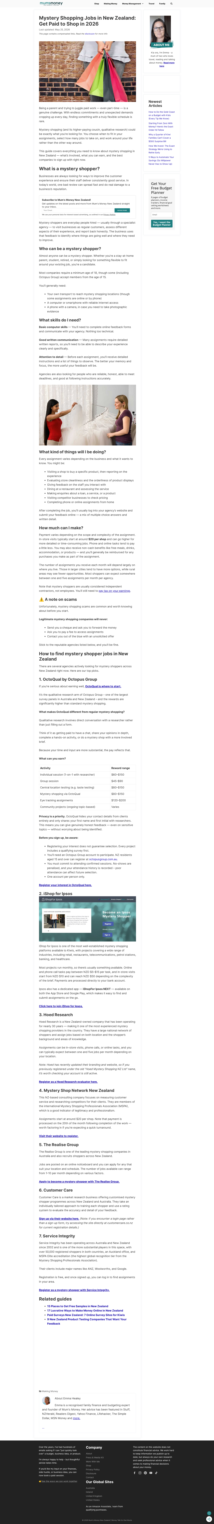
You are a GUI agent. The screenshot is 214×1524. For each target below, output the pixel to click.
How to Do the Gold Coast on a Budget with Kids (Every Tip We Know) (162, 115)
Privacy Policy (93, 1469)
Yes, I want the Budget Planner (162, 223)
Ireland (89, 1492)
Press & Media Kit (95, 1457)
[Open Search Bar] (171, 3)
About (89, 1453)
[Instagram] (139, 1472)
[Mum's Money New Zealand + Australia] (52, 3)
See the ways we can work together (59, 1481)
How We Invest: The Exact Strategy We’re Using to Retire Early (162, 149)
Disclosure (91, 1473)
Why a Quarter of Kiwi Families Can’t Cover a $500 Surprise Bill (160, 137)
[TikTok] (156, 1472)
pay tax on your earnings (114, 590)
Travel (151, 3)
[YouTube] (150, 1472)
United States (93, 1500)
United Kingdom (94, 1496)
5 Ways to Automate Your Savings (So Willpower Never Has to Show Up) (161, 160)
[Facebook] (134, 1472)
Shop (96, 3)
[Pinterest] (145, 1472)
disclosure (89, 33)
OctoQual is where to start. (103, 686)
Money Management (131, 3)
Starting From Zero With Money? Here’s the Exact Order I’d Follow (161, 126)
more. (76, 1418)
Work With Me (93, 1461)
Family (162, 3)
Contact (90, 1477)
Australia (90, 1488)
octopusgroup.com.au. (103, 859)
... (43, 1427)
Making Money (110, 3)
